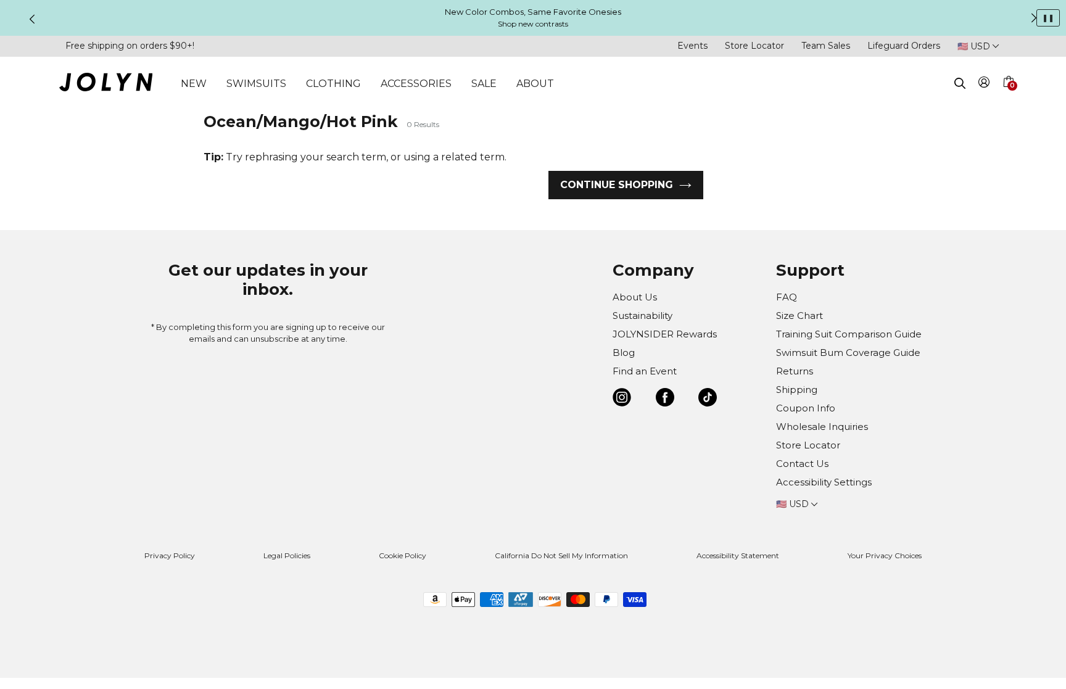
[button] (1008, 96)
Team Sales (825, 45)
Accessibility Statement (737, 555)
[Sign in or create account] (984, 84)
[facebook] (665, 399)
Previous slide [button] (32, 19)
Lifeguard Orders (903, 45)
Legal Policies (286, 555)
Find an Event (645, 371)
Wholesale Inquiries (822, 426)
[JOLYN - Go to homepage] (105, 84)
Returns (794, 371)
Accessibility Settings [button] (824, 482)
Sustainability (642, 315)
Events (692, 45)
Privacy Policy (169, 555)
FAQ (786, 297)
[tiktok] (707, 399)
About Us (635, 297)
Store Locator (754, 45)
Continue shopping (616, 185)
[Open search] (960, 83)
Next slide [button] (1034, 17)
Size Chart (799, 315)
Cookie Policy (402, 555)
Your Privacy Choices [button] (885, 555)
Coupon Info (805, 408)
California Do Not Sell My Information (561, 555)
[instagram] (622, 399)
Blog (624, 352)
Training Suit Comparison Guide (849, 334)
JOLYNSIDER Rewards (665, 334)
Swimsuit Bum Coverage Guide (848, 352)
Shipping (796, 389)
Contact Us (802, 463)
